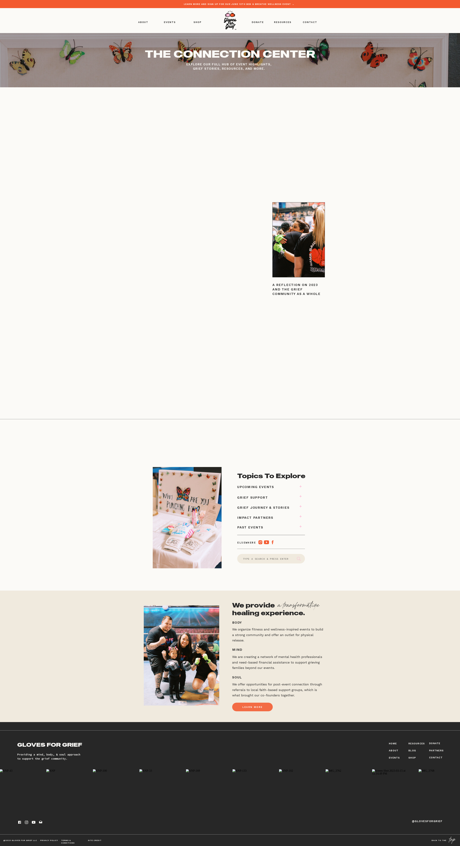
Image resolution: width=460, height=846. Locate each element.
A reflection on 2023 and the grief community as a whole (296, 289)
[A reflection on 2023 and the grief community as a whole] (299, 239)
